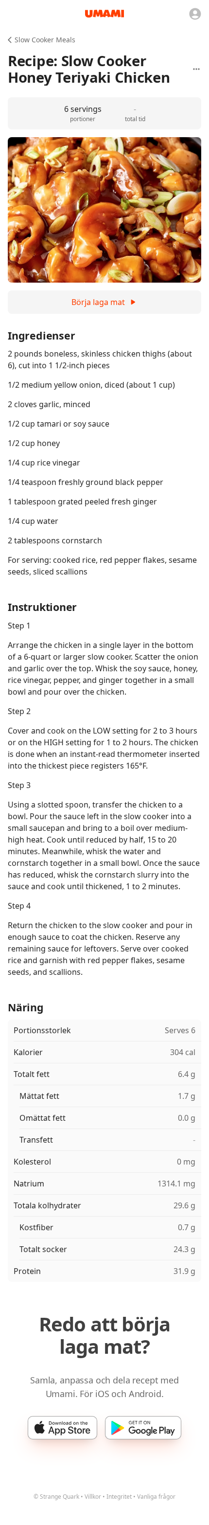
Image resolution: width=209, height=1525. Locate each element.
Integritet (119, 1496)
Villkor (93, 1496)
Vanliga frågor (156, 1496)
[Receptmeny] (196, 69)
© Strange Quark (56, 1496)
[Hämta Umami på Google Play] (143, 1427)
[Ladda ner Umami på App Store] (62, 1427)
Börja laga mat (98, 302)
